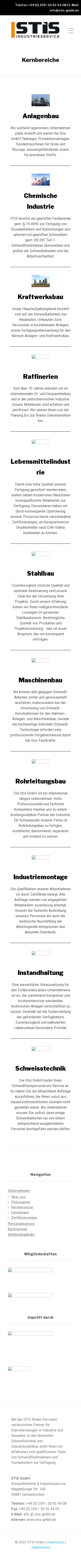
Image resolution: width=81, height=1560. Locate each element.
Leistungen (20, 1212)
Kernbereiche (22, 1207)
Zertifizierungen (24, 1218)
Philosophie (20, 1202)
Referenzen (17, 1229)
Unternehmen (19, 1191)
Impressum (55, 1542)
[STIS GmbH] (35, 30)
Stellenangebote (21, 1234)
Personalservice (21, 1224)
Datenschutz (41, 1547)
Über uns (18, 1197)
